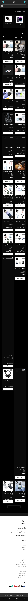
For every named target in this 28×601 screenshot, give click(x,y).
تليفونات (24, 542)
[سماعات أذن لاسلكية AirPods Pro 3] (8, 141)
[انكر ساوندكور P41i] (20, 46)
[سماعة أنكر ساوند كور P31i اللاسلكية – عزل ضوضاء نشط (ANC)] (20, 214)
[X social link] (22, 586)
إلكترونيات (19, 11)
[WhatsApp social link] (12, 586)
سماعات (24, 551)
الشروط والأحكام (22, 573)
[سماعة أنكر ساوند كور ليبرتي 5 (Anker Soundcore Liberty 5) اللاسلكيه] (20, 417)
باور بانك (24, 547)
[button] (25, 21)
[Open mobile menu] (26, 2)
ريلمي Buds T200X (21, 124)
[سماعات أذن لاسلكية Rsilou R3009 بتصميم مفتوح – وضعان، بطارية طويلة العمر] (20, 141)
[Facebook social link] (24, 586)
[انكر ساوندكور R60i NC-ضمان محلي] (20, 70)
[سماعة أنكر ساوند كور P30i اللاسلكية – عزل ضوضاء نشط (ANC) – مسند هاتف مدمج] (8, 190)
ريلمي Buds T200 (22, 100)
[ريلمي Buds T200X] (20, 118)
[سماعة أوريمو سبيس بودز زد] (20, 486)
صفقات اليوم (23, 54)
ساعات (24, 545)
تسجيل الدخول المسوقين (21, 564)
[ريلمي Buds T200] (20, 94)
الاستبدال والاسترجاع (22, 577)
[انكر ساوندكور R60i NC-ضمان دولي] (8, 46)
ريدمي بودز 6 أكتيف (9, 75)
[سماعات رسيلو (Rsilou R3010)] (20, 165)
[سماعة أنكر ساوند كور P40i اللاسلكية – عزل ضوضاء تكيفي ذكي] (8, 214)
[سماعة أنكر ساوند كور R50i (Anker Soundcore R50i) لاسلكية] (20, 238)
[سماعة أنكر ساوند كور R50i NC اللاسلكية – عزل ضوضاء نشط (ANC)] (8, 238)
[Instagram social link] (19, 586)
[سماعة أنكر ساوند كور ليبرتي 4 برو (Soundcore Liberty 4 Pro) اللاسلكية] (8, 306)
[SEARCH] (2, 6)
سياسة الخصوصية (22, 575)
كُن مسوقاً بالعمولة (22, 566)
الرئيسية (24, 11)
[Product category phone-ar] (19, 21)
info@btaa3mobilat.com (21, 535)
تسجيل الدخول (23, 562)
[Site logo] (14, 1)
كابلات (24, 554)
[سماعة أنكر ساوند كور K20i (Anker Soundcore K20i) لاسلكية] (20, 190)
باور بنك (17, 53)
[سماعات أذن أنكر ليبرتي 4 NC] (8, 118)
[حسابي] (2, 2)
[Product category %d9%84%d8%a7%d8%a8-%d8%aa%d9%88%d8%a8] (8, 21)
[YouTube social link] (17, 586)
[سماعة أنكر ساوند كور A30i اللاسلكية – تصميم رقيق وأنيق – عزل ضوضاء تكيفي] (8, 165)
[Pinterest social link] (15, 586)
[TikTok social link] (10, 586)
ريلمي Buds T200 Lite (9, 100)
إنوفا (5, 595)
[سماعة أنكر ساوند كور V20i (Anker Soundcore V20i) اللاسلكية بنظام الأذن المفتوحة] (20, 262)
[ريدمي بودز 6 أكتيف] (8, 70)
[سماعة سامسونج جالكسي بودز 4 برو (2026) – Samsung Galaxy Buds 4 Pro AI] (8, 486)
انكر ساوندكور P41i (21, 51)
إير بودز (20, 53)
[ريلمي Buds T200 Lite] (8, 94)
